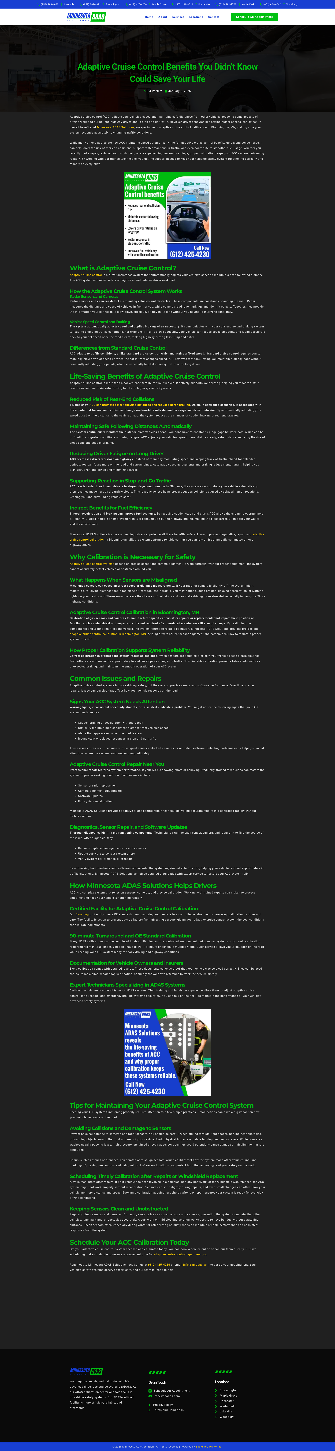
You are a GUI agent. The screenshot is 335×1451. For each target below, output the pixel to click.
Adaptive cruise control (86, 275)
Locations (196, 17)
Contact (213, 17)
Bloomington (84, 914)
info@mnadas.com (196, 1264)
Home (149, 17)
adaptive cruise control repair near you (180, 1254)
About (162, 17)
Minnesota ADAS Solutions (116, 127)
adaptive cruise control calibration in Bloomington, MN (108, 634)
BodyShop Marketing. (209, 1446)
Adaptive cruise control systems (92, 564)
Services (178, 17)
